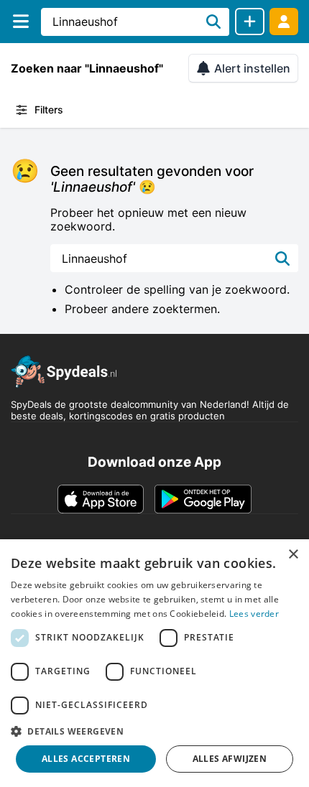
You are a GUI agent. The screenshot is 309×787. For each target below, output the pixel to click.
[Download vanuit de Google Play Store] (203, 499)
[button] (154, 731)
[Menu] (20, 21)
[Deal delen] (249, 21)
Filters (48, 109)
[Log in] (283, 21)
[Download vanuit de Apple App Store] (100, 499)
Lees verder (254, 613)
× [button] (292, 554)
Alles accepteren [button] (86, 759)
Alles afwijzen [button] (230, 759)
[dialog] (154, 663)
